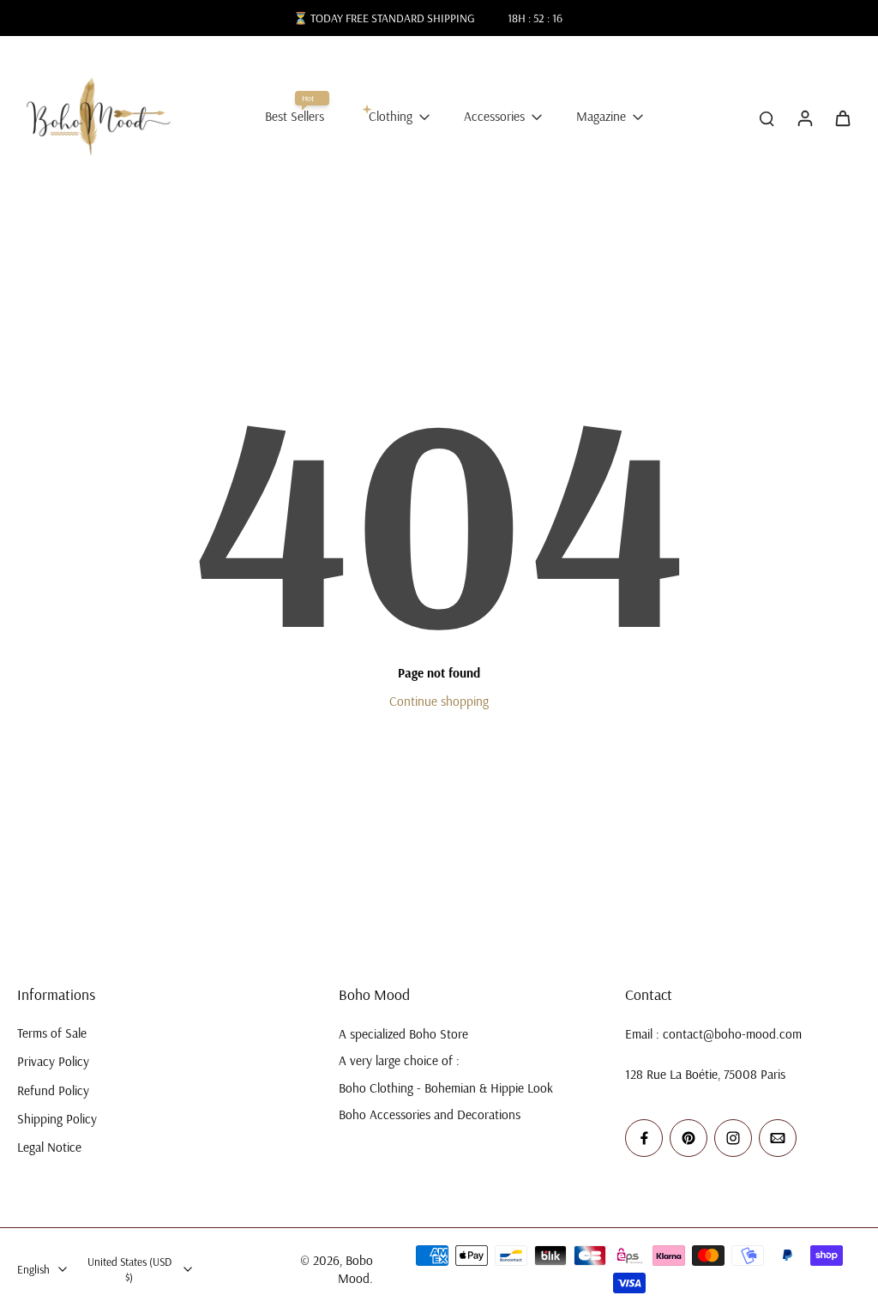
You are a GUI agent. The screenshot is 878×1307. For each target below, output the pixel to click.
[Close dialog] (744, 520)
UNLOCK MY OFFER (278, 772)
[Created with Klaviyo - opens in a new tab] (439, 874)
